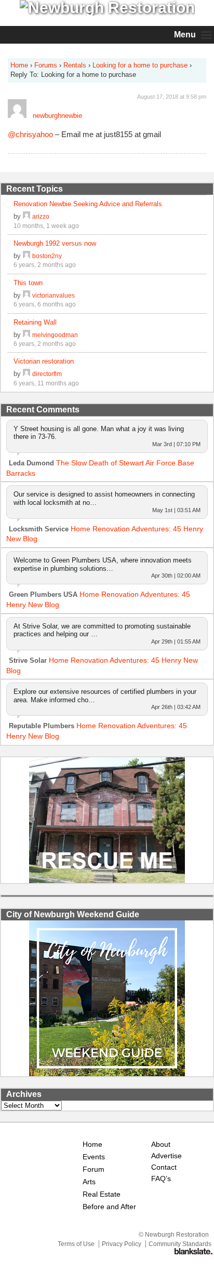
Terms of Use (76, 1244)
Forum (93, 1169)
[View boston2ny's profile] (26, 256)
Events (94, 1157)
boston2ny (47, 255)
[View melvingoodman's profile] (26, 335)
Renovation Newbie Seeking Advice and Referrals (88, 204)
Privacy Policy (121, 1244)
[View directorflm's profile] (26, 374)
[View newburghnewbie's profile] (17, 115)
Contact (164, 1167)
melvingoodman (55, 334)
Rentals (74, 65)
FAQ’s (161, 1179)
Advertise (166, 1156)
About (160, 1144)
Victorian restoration (44, 361)
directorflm (47, 373)
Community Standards (180, 1244)
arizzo (40, 216)
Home (19, 65)
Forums (45, 65)
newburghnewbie (57, 115)
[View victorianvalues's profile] (26, 295)
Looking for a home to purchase (140, 65)
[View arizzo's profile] (26, 216)
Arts (89, 1182)
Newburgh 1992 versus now (55, 243)
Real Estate (102, 1194)
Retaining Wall (35, 322)
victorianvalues (53, 295)
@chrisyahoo (30, 134)
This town (28, 283)
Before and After (109, 1207)
